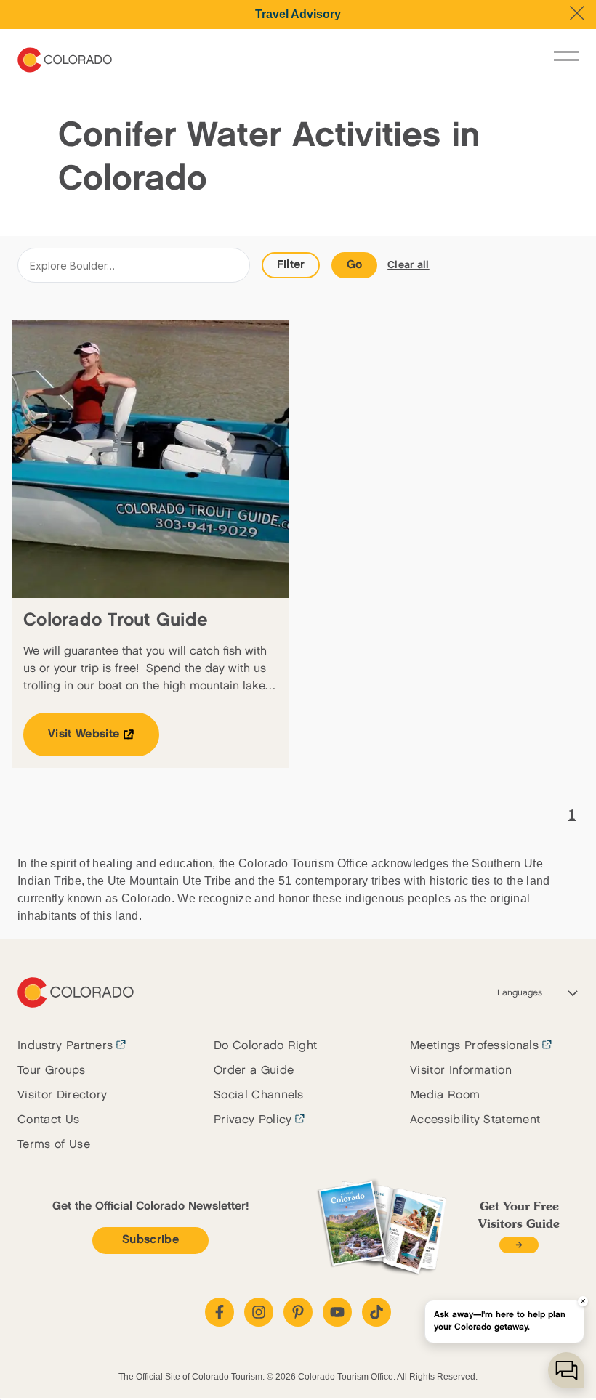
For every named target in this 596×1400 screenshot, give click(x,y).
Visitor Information (461, 1070)
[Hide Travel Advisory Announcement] (577, 13)
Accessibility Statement (475, 1119)
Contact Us (48, 1119)
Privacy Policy (252, 1119)
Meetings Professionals (474, 1045)
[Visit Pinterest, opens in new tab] (298, 1312)
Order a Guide (254, 1070)
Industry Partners (65, 1045)
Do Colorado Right (265, 1045)
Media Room (445, 1095)
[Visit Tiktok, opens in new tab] (376, 1312)
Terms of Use (53, 1144)
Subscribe (150, 1239)
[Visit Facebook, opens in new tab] (219, 1312)
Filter (291, 264)
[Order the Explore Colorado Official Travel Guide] (518, 1245)
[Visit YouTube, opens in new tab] (337, 1312)
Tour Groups (51, 1070)
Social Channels (259, 1095)
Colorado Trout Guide (115, 620)
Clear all (408, 265)
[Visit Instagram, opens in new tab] (258, 1312)
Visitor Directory (62, 1095)
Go (355, 264)
